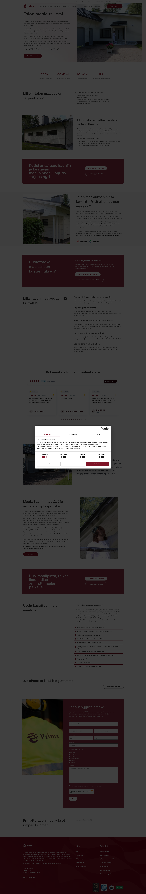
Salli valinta (73, 464)
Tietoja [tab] (98, 434)
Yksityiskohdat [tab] (73, 434)
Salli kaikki (97, 464)
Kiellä (48, 464)
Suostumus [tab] (47, 434)
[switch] (63, 457)
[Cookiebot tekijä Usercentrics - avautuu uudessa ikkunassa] (101, 428)
